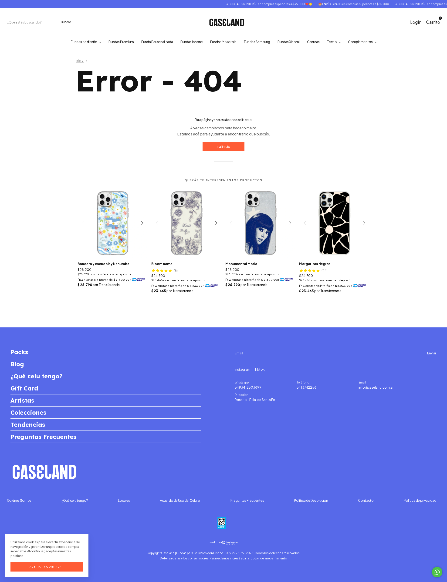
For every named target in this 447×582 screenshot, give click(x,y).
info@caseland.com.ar (376, 387)
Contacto (366, 500)
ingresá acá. (238, 558)
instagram (243, 369)
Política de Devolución (311, 500)
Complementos (360, 42)
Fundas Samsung (257, 42)
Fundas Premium (121, 42)
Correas (313, 42)
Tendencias (27, 424)
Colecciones (28, 412)
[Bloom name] (186, 223)
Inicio (80, 60)
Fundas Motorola (223, 42)
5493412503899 (248, 387)
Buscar (66, 22)
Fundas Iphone (191, 42)
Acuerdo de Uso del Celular (180, 500)
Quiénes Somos (19, 500)
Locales (124, 500)
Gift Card (24, 388)
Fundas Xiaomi (289, 42)
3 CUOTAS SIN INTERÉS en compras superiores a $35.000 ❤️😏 (260, 4)
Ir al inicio (223, 146)
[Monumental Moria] (260, 223)
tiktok (259, 369)
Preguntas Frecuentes (43, 436)
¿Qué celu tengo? (36, 376)
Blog (17, 364)
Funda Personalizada (157, 42)
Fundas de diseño (84, 42)
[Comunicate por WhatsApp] (437, 572)
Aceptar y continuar (47, 566)
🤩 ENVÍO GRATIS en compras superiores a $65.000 (344, 4)
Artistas (22, 400)
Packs (19, 352)
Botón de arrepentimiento (269, 558)
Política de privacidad (420, 500)
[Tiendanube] (223, 544)
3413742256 (306, 387)
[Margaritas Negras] (334, 223)
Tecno (332, 42)
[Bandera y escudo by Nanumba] (113, 223)
